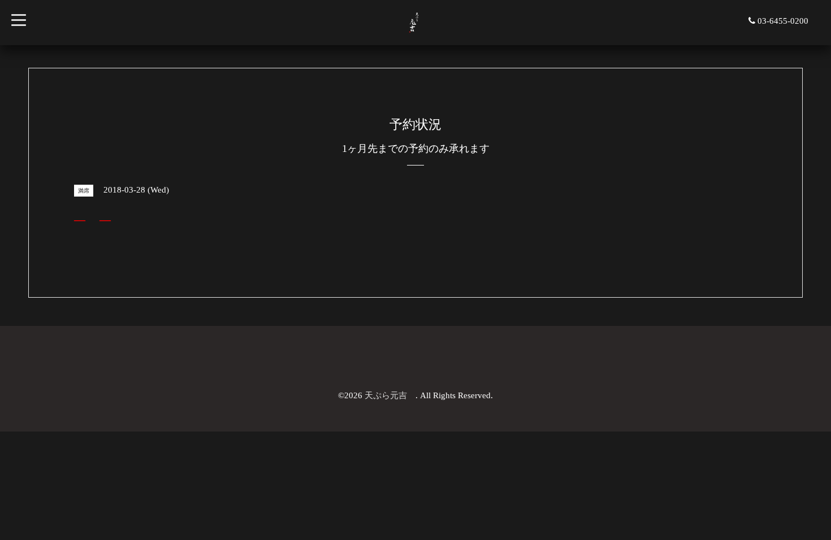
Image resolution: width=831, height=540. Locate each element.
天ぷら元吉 (390, 395)
